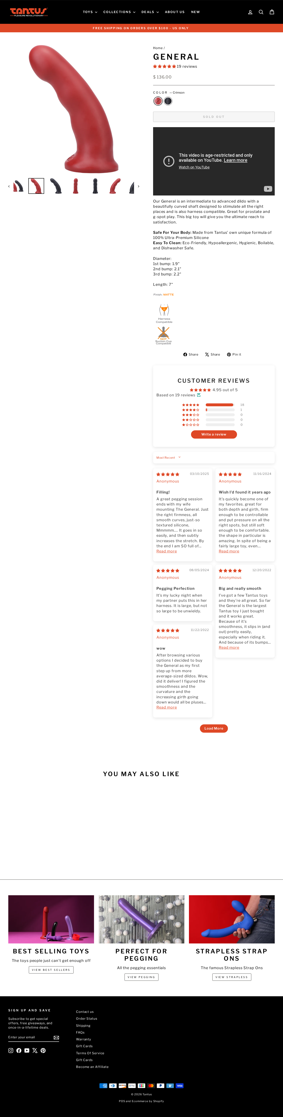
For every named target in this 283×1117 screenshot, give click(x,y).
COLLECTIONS (117, 12)
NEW (195, 12)
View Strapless (231, 977)
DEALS (149, 12)
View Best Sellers (51, 969)
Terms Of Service (90, 1053)
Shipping (83, 1026)
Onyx (168, 101)
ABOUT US (175, 12)
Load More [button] (213, 728)
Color (168, 92)
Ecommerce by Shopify (148, 1101)
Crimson (158, 101)
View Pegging (141, 977)
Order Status (86, 1018)
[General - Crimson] (37, 855)
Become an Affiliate (92, 1067)
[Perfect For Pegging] (141, 919)
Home (158, 48)
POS (122, 1101)
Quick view (40, 830)
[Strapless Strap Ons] (232, 919)
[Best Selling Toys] (51, 919)
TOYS (88, 12)
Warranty (83, 1039)
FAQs (80, 1032)
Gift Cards (84, 1046)
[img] (167, 474)
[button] (165, 66)
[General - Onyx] (43, 855)
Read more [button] (166, 551)
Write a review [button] (214, 434)
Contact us (85, 1012)
